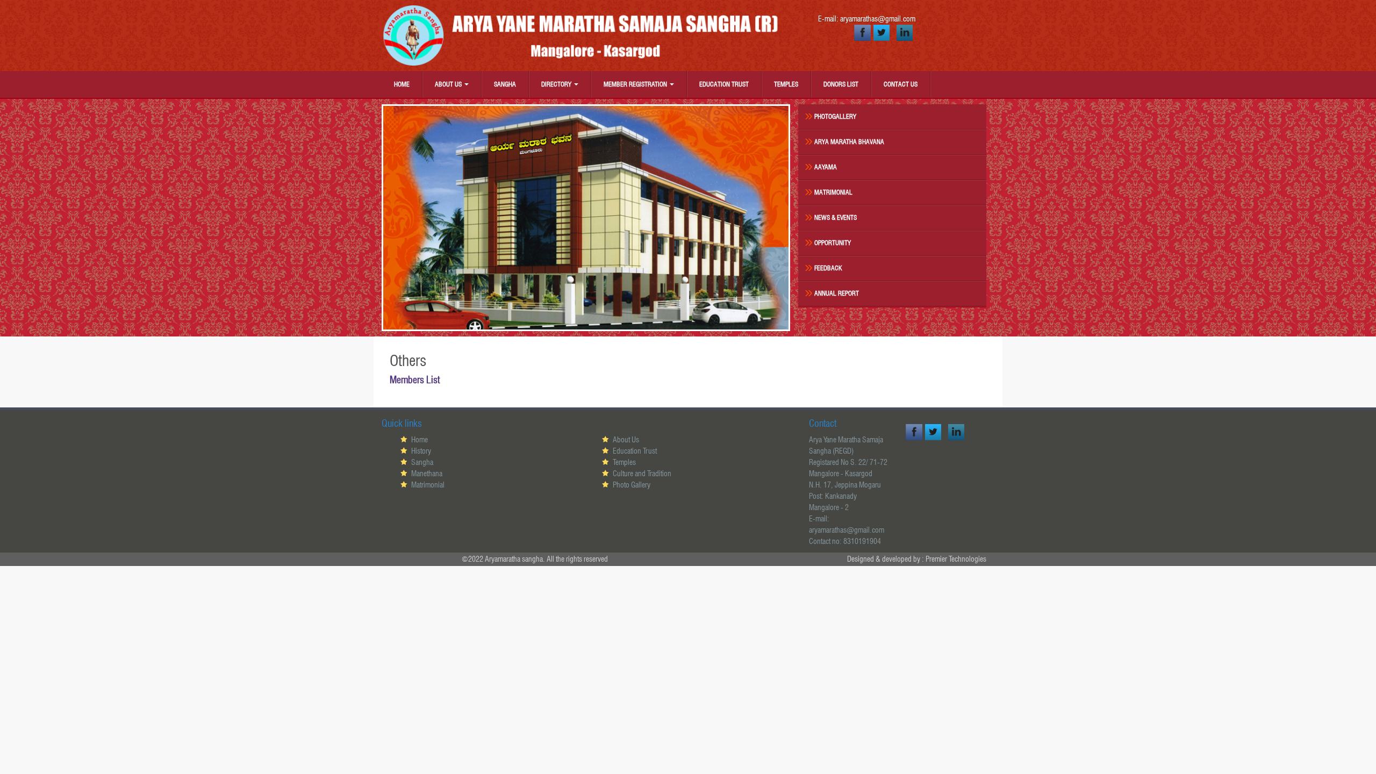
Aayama (825, 167)
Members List (415, 379)
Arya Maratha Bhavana (849, 142)
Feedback (828, 268)
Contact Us (901, 84)
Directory (557, 84)
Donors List (840, 84)
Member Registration (636, 84)
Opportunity (832, 243)
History (421, 451)
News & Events (835, 217)
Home (402, 84)
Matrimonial (833, 192)
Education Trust (724, 84)
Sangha (505, 84)
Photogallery (835, 116)
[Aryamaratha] (586, 35)
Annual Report (836, 293)
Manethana (426, 473)
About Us (449, 84)
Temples (786, 84)
